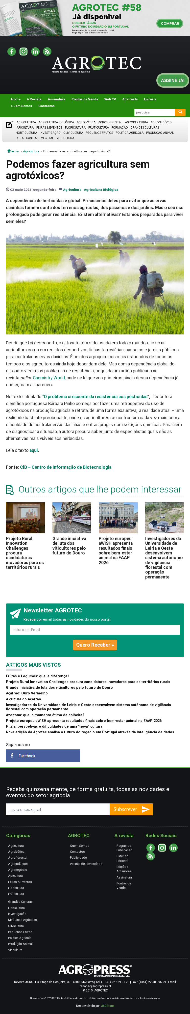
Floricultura (75, 127)
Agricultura (26, 122)
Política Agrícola (129, 133)
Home (16, 99)
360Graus (108, 1006)
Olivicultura (73, 133)
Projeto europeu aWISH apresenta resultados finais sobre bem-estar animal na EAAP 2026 (116, 550)
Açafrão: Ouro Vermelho (27, 693)
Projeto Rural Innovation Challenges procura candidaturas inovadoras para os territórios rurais (88, 682)
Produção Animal (160, 133)
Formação (120, 127)
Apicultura (25, 127)
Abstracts (130, 99)
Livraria (150, 99)
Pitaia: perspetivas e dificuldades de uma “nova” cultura (54, 726)
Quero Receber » (95, 645)
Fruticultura (98, 127)
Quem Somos (21, 106)
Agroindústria (136, 122)
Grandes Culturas (145, 127)
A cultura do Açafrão (23, 699)
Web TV (110, 99)
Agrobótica (86, 122)
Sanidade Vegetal (40, 138)
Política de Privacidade (86, 864)
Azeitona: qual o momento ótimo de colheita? (45, 715)
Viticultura (65, 138)
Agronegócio (161, 122)
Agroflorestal (110, 122)
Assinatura (56, 99)
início (15, 151)
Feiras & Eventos (49, 127)
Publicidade (78, 857)
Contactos (46, 106)
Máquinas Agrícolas (22, 920)
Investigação (50, 133)
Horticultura (26, 133)
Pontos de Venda (84, 99)
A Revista (34, 99)
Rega (20, 138)
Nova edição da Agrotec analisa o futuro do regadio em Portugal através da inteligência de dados (90, 732)
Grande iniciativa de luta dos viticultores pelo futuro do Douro (69, 545)
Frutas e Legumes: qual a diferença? (37, 676)
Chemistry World (49, 377)
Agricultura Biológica (56, 122)
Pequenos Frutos (99, 133)
